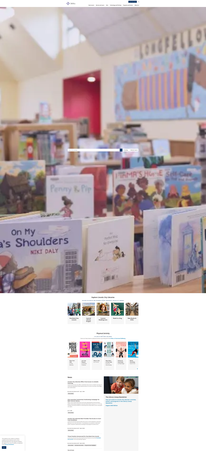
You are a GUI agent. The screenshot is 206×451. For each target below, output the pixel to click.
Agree (4, 447)
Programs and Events (128, 5)
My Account (91, 5)
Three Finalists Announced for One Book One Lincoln (83, 436)
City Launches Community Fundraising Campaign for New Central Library (83, 400)
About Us (137, 5)
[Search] (121, 150)
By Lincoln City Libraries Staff (73, 391)
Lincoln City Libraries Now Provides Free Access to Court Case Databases (84, 419)
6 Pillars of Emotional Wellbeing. (118, 338)
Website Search (134, 150)
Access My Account (132, 1)
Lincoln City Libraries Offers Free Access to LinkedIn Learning (83, 382)
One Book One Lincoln (79, 445)
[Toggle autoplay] (137, 369)
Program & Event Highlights (90, 445)
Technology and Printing (115, 5)
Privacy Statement (9, 444)
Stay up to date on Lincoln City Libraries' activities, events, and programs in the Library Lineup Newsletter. (121, 401)
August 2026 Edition (112, 405)
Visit (107, 5)
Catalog (126, 150)
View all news (71, 450)
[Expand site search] (139, 1)
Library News (70, 393)
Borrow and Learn (100, 5)
